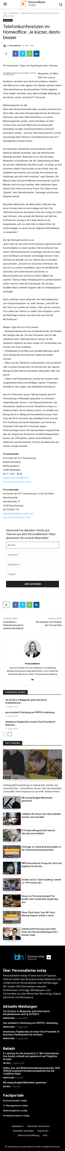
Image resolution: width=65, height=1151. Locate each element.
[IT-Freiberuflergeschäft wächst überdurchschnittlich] (12, 835)
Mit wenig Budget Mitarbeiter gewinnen (24, 1082)
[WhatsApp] (29, 54)
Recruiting (7, 922)
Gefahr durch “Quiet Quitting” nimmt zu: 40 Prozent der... (41, 881)
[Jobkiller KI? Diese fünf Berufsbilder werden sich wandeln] (12, 819)
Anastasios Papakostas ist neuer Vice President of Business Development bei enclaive (31, 1033)
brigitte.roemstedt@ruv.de (16, 477)
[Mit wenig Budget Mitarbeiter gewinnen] (12, 802)
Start (5, 13)
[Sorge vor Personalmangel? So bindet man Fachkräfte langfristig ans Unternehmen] (12, 901)
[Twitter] (23, 54)
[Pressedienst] (5, 45)
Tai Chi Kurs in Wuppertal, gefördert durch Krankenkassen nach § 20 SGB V (26, 1013)
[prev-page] (5, 734)
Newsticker (13, 13)
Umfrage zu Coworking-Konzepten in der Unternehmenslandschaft (41, 848)
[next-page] (10, 734)
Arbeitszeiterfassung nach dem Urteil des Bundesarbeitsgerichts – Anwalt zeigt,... (40, 932)
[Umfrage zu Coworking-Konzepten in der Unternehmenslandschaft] (12, 851)
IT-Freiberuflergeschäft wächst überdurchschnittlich (38, 832)
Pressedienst (15, 45)
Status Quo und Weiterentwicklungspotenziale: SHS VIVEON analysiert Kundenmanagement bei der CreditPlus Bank (31, 1071)
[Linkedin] (36, 54)
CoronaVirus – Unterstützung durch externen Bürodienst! (13, 625)
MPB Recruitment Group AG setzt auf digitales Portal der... (42, 865)
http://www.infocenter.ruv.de (17, 481)
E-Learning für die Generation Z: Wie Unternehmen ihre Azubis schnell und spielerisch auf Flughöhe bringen (31, 1056)
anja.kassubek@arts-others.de (18, 513)
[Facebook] (16, 54)
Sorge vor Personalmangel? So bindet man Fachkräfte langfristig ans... (40, 899)
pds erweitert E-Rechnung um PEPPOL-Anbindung (30, 712)
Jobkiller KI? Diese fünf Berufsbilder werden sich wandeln (41, 815)
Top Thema (7, 857)
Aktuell (6, 778)
